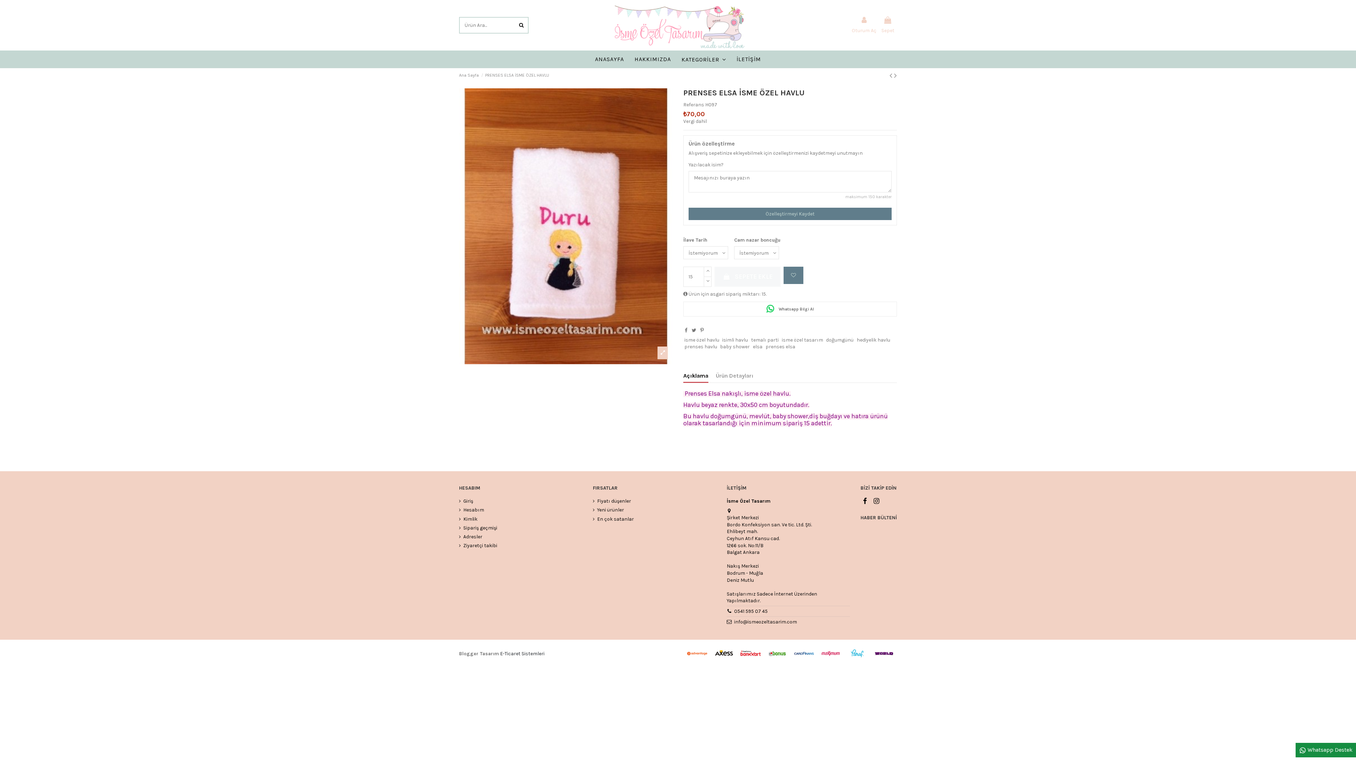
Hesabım (473, 510)
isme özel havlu (701, 340)
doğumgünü (840, 340)
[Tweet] (694, 330)
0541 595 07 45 (751, 611)
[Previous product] (892, 75)
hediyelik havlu (873, 340)
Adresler (472, 537)
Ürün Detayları (735, 375)
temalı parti (765, 340)
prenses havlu (700, 347)
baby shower (735, 347)
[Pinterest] (702, 330)
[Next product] (895, 75)
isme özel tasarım (802, 340)
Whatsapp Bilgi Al (796, 309)
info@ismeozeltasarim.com (765, 622)
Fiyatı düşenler (614, 501)
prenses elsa (780, 347)
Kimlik (470, 519)
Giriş (468, 501)
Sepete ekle (754, 276)
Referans (693, 105)
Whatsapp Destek (1329, 749)
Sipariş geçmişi (480, 528)
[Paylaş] (686, 330)
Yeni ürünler (610, 510)
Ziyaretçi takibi (480, 546)
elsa (757, 347)
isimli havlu (735, 340)
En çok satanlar (615, 519)
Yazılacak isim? (706, 165)
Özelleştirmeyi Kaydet (790, 214)
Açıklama (695, 375)
